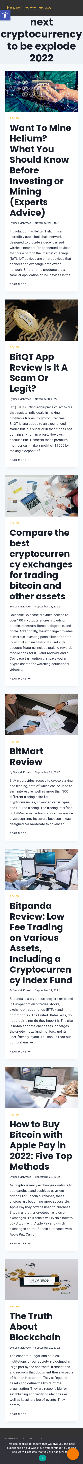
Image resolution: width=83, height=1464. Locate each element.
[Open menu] (74, 8)
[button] (5, 15)
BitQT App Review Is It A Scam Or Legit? (39, 373)
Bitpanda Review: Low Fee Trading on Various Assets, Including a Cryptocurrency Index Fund (41, 943)
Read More (20, 284)
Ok (42, 1458)
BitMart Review (26, 756)
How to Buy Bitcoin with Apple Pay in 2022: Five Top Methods (41, 1145)
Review (15, 118)
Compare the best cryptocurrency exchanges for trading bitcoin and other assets (41, 564)
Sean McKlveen (22, 222)
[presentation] (41, 91)
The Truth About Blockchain (35, 1327)
